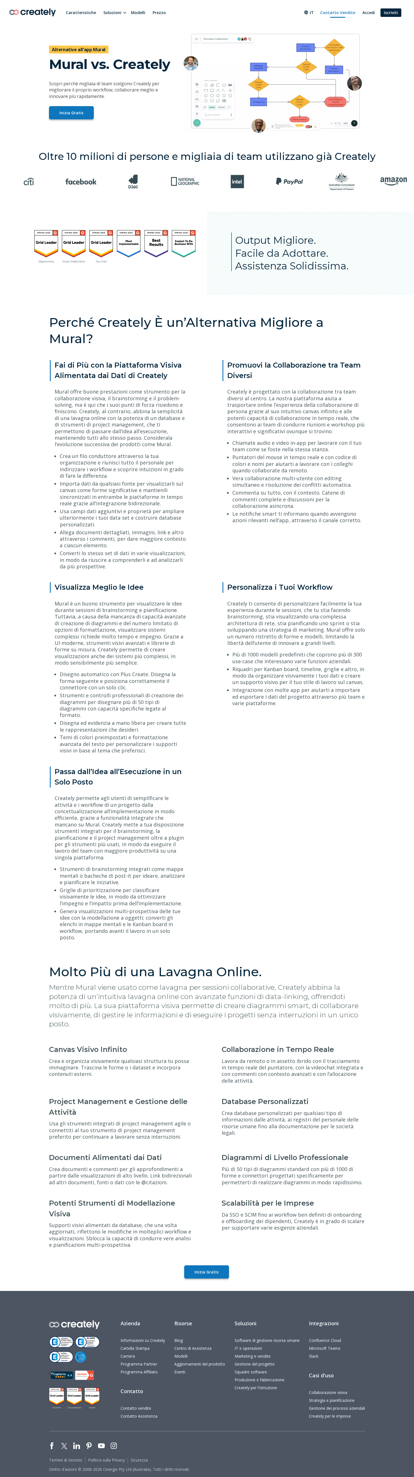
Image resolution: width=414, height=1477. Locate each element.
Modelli (138, 12)
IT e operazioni (248, 1348)
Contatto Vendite (337, 12)
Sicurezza (139, 1460)
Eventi (179, 1372)
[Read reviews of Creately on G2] (84, 1375)
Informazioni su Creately (143, 1340)
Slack (313, 1356)
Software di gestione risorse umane (267, 1340)
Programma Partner (139, 1364)
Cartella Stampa (135, 1348)
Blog (178, 1340)
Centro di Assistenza (193, 1348)
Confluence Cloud (325, 1340)
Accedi (368, 12)
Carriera (128, 1356)
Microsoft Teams (324, 1348)
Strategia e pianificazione (332, 1400)
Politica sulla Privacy (106, 1460)
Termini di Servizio (65, 1460)
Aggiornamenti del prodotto (199, 1364)
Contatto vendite (136, 1408)
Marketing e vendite (253, 1356)
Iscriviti (391, 12)
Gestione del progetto (255, 1364)
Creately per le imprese (330, 1416)
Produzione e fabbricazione (259, 1379)
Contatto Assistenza (139, 1416)
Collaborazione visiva (328, 1392)
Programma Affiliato (139, 1372)
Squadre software (251, 1372)
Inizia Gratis (71, 112)
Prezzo (159, 12)
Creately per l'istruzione (256, 1387)
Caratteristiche (81, 12)
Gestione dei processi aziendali (337, 1408)
